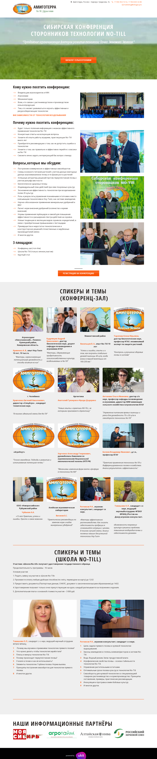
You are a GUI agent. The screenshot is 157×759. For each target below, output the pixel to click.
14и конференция (129, 12)
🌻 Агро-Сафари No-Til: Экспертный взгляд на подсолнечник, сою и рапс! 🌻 (83, 12)
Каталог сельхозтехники (78, 60)
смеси (17, 12)
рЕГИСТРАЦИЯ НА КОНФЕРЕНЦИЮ (78, 273)
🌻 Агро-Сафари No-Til (33, 12)
